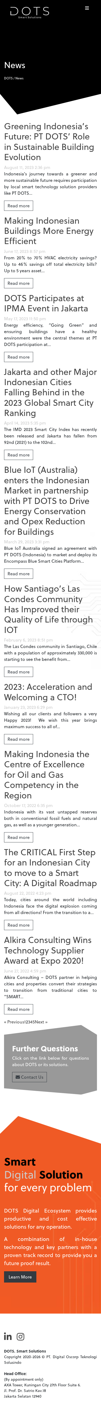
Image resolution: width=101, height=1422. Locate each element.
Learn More (20, 1277)
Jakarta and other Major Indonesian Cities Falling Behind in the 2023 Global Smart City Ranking (50, 392)
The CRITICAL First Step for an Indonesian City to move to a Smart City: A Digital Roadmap (50, 867)
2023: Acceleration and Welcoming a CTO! (48, 691)
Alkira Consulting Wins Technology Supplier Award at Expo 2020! (48, 950)
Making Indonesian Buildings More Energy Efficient (48, 230)
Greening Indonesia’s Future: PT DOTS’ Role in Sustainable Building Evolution (49, 141)
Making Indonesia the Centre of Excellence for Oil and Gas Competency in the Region (46, 774)
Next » (41, 1022)
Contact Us (31, 1077)
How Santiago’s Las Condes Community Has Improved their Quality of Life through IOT (48, 609)
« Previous (14, 1022)
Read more (19, 205)
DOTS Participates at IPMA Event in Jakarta (46, 302)
